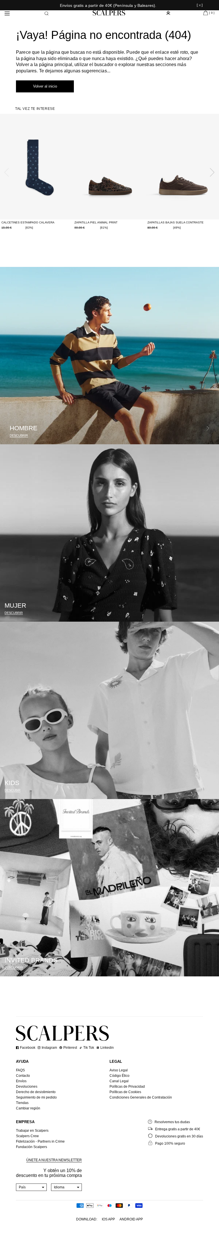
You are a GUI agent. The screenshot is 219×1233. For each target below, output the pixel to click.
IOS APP (108, 1219)
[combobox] (31, 1187)
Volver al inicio (45, 86)
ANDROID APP (131, 1219)
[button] (46, 13)
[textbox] (31, 1187)
